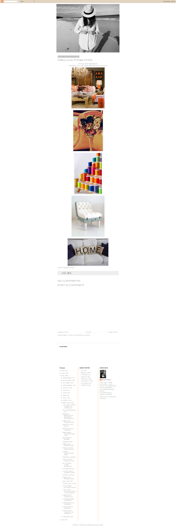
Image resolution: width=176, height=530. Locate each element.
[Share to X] (66, 273)
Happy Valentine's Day (68, 453)
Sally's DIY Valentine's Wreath (68, 512)
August (66, 387)
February (67, 402)
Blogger (99, 525)
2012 (63, 373)
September (68, 385)
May (65, 395)
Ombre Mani (68, 441)
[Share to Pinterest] (70, 273)
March (66, 400)
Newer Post (63, 332)
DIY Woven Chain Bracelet (67, 465)
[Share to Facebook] (68, 273)
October (67, 382)
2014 (63, 370)
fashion (84, 379)
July (65, 390)
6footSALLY (68, 7)
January (66, 516)
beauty (84, 372)
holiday (84, 383)
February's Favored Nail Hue (69, 434)
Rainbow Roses (69, 457)
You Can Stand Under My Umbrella (69, 406)
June (65, 392)
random (84, 385)
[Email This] (63, 273)
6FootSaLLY (106, 379)
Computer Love (69, 483)
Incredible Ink (68, 468)
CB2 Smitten (68, 481)
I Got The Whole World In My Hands (69, 491)
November (67, 380)
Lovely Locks (68, 475)
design (84, 377)
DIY (82, 370)
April (65, 397)
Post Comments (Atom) (80, 335)
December (67, 378)
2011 (63, 375)
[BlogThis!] (65, 273)
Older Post (113, 332)
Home (88, 332)
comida (84, 374)
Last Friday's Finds (66, 267)
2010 (63, 519)
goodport (85, 381)
